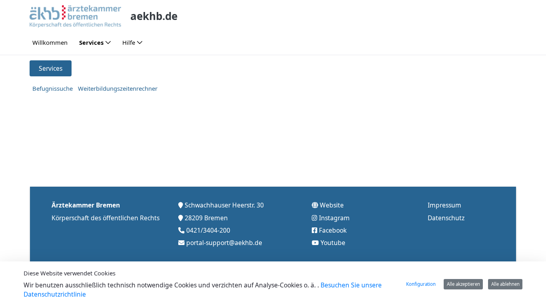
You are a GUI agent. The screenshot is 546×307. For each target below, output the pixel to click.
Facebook (333, 230)
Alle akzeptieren (463, 284)
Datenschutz (446, 217)
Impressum (444, 205)
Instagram (334, 217)
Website (332, 205)
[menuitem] (50, 43)
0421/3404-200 (208, 230)
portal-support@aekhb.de (224, 242)
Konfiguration (421, 284)
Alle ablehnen (505, 284)
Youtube (333, 242)
